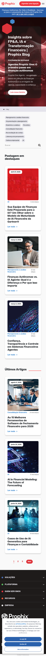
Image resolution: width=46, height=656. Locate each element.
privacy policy (21, 624)
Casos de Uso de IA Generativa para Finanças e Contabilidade (22, 541)
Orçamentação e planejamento (16, 121)
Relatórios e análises (13, 125)
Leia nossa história (17, 92)
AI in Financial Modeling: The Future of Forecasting (22, 482)
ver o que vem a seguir (25, 14)
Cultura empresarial (12, 140)
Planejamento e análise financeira (17, 117)
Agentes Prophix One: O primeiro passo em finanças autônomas (22, 67)
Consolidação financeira (14, 129)
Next (29, 561)
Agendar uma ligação (30, 4)
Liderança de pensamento (15, 136)
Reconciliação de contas (14, 133)
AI (23, 140)
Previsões (26, 125)
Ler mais (11, 227)
